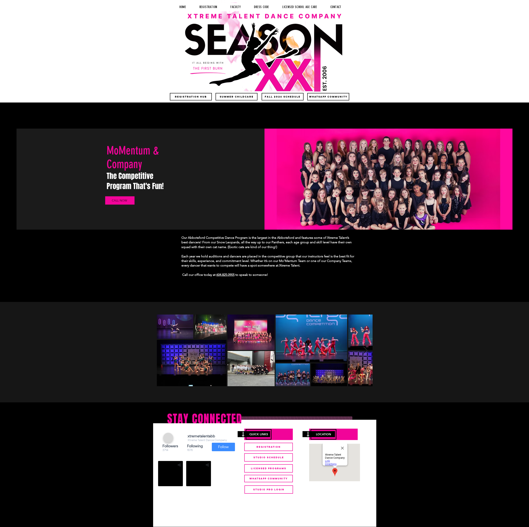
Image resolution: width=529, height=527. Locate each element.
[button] (259, 434)
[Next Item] (365, 350)
